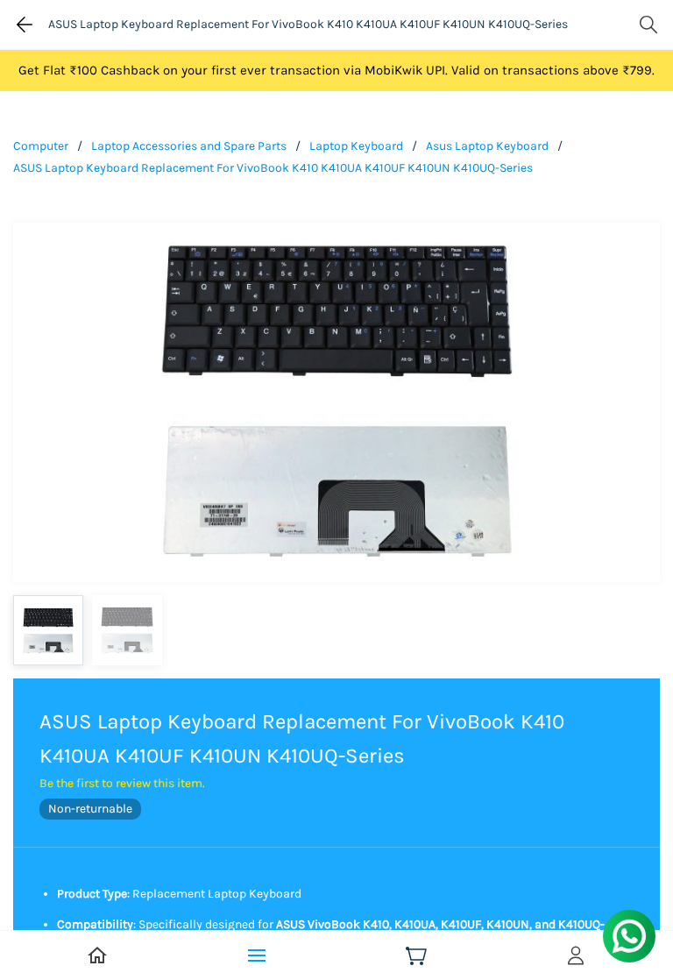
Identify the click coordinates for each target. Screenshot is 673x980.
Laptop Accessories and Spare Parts (189, 145)
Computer (40, 145)
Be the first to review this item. (122, 783)
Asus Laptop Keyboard (487, 145)
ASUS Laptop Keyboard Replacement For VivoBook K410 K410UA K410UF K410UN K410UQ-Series (273, 167)
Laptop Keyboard (356, 145)
